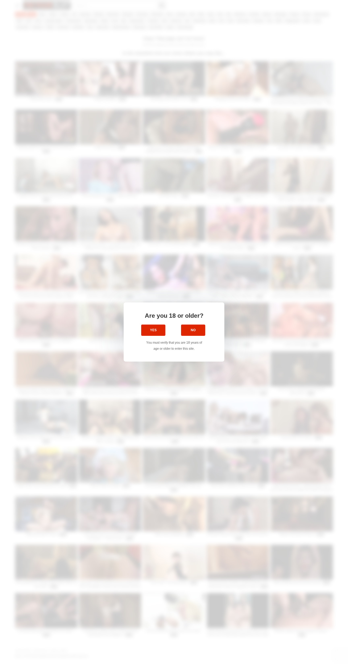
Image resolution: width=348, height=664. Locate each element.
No (193, 330)
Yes (153, 330)
